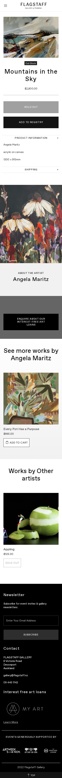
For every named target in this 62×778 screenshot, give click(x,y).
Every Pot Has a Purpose (21, 429)
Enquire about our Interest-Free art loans (31, 322)
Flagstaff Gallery (34, 6)
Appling (8, 549)
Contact (11, 648)
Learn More (10, 722)
